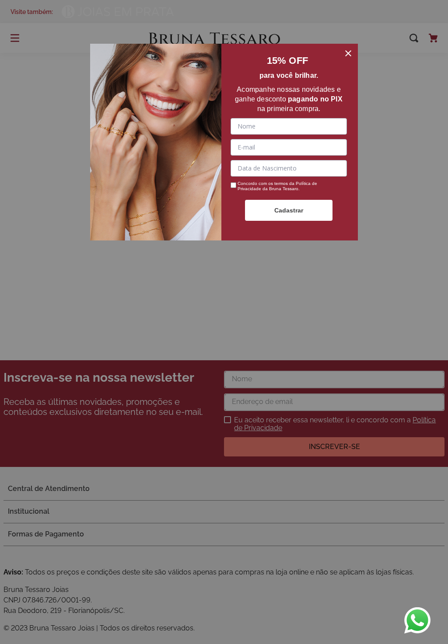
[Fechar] (348, 53)
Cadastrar (288, 210)
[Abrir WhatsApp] (417, 620)
